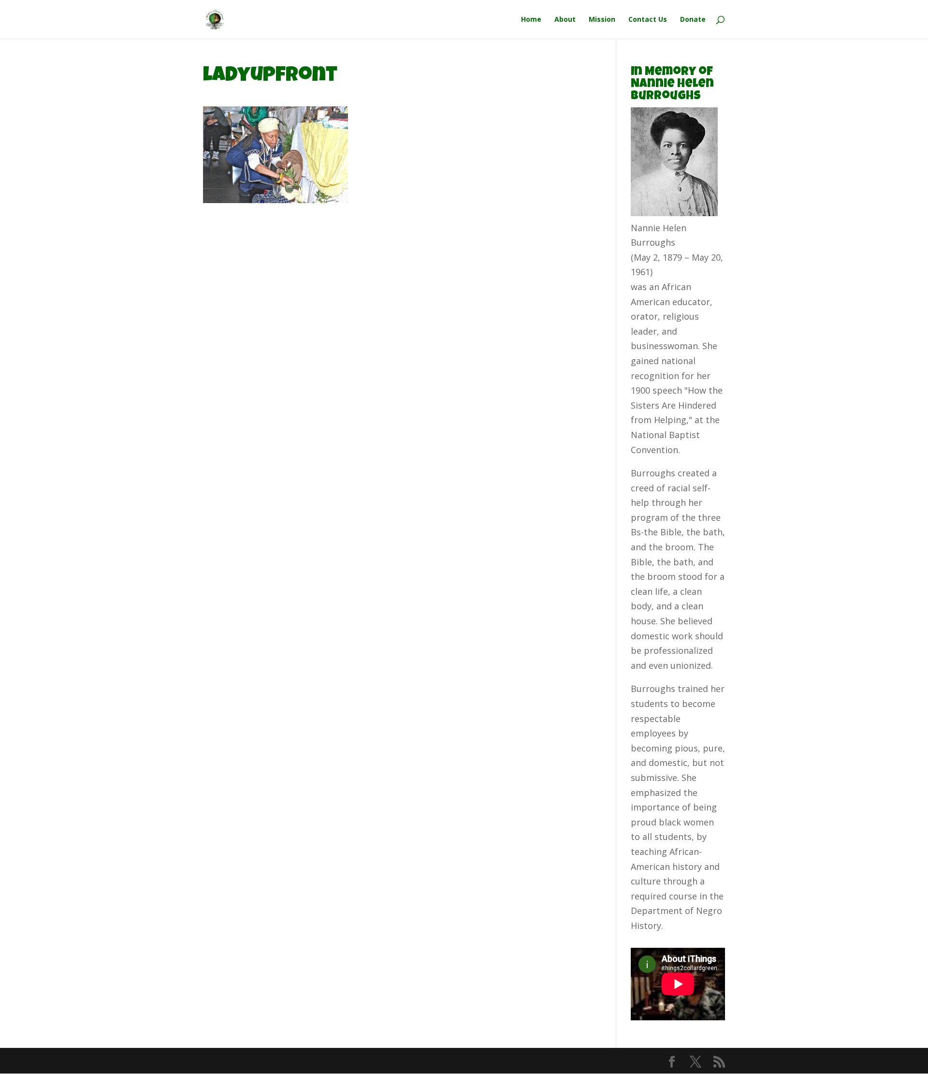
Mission (602, 20)
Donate (693, 20)
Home (531, 20)
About (565, 20)
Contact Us (647, 20)
